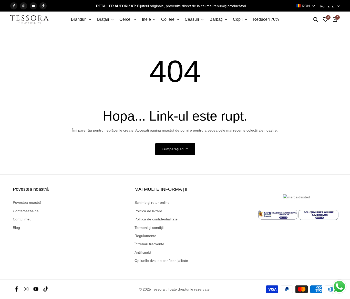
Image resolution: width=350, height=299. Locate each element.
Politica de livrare (148, 211)
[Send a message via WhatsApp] (339, 287)
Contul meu (22, 219)
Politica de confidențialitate (156, 219)
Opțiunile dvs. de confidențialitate (161, 261)
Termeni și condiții (149, 228)
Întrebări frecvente (149, 244)
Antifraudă (143, 252)
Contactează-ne (26, 211)
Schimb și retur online (152, 202)
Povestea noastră (27, 202)
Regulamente (145, 236)
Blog (16, 228)
